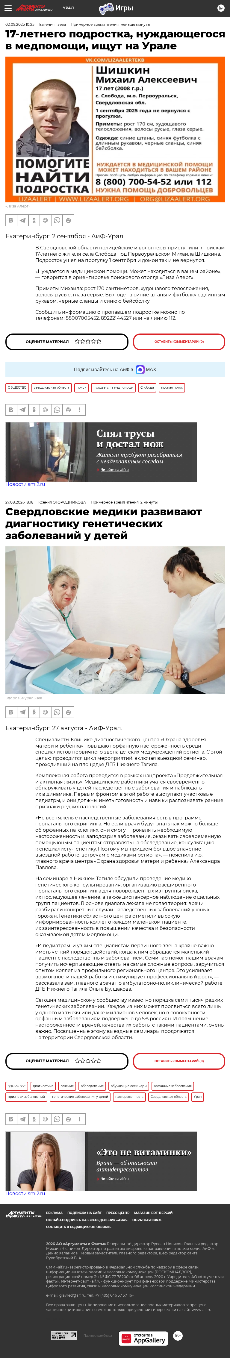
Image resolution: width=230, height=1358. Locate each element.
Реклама (54, 1213)
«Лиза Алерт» (17, 206)
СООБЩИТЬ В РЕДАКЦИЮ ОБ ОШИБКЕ (78, 1227)
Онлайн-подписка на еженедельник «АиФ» (87, 1220)
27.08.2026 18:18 (19, 502)
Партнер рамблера (98, 1335)
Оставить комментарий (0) (179, 342)
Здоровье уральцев (23, 698)
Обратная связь (147, 1220)
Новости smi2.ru (25, 484)
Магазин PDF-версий (153, 1213)
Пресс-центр (117, 1213)
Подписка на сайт (84, 1213)
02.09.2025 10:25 (19, 24)
